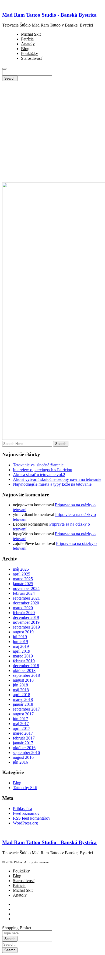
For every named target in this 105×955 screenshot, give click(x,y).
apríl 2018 (21, 694)
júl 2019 (20, 636)
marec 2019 (23, 656)
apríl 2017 (21, 728)
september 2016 (26, 752)
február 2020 (24, 612)
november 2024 (26, 588)
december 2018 (26, 665)
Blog (17, 783)
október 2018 (24, 670)
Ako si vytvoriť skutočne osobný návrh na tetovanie (57, 479)
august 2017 (23, 714)
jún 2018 (20, 685)
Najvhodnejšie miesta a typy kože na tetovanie (52, 484)
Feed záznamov (26, 813)
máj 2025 (21, 569)
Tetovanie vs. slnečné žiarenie (38, 465)
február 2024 (24, 593)
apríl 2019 (21, 651)
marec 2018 (23, 699)
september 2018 (26, 675)
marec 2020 (23, 607)
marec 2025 (23, 579)
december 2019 (26, 617)
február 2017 (24, 738)
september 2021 (26, 598)
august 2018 (23, 680)
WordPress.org (25, 823)
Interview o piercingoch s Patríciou (42, 469)
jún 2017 (20, 718)
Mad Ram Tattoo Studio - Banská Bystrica (49, 15)
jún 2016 (20, 762)
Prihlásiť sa (22, 808)
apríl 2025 (21, 574)
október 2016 (24, 747)
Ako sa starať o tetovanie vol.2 (39, 474)
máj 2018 (21, 690)
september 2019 (26, 627)
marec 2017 (23, 733)
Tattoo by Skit (25, 787)
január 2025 (23, 583)
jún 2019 (20, 641)
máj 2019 (21, 646)
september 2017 (26, 709)
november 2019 (26, 622)
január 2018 (23, 704)
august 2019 (23, 632)
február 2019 (24, 661)
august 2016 (23, 757)
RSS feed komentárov (31, 818)
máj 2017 (21, 723)
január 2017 (23, 743)
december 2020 (26, 603)
